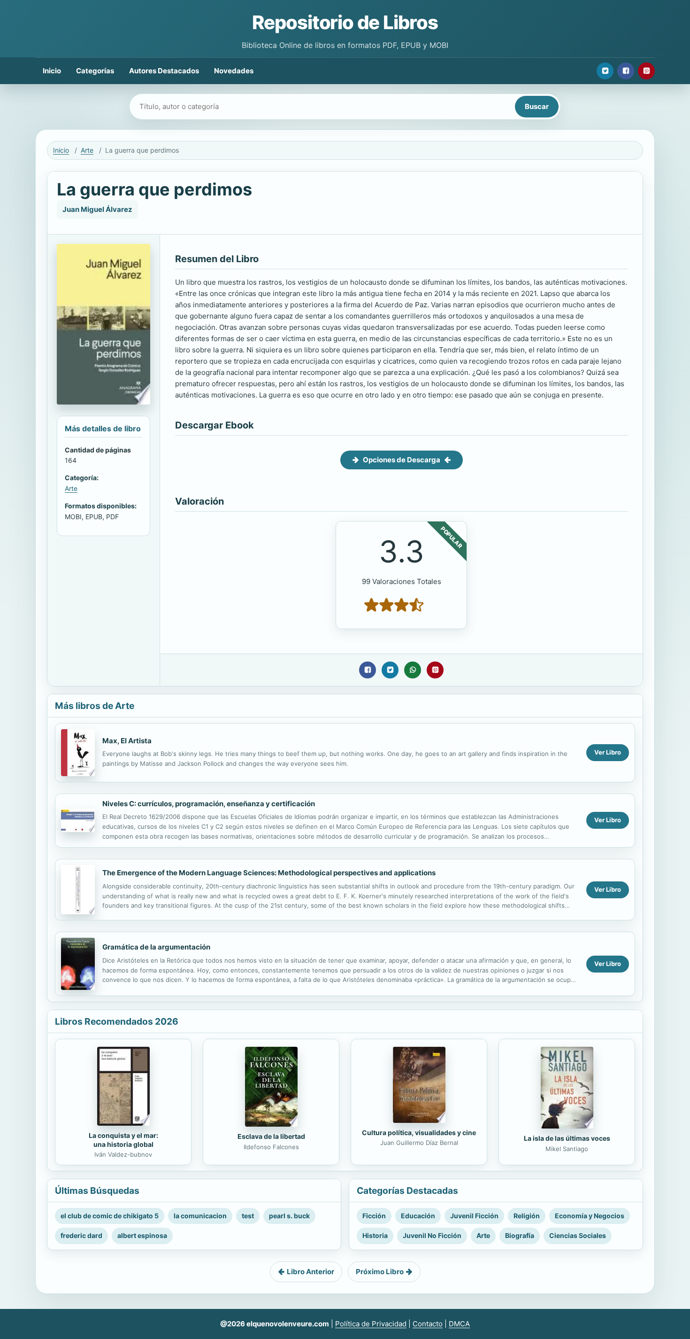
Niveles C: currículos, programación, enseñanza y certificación (208, 803)
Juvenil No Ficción (432, 1235)
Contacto (428, 1323)
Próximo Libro (380, 1271)
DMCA (459, 1323)
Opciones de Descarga (401, 459)
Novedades (233, 70)
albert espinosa (142, 1235)
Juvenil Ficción (474, 1216)
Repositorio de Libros (345, 22)
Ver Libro (607, 752)
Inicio (52, 70)
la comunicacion (200, 1216)
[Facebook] (625, 70)
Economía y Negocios (589, 1216)
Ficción (374, 1216)
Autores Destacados (164, 70)
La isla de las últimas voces (567, 1138)
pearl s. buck (289, 1216)
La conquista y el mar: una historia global (123, 1139)
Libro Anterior (310, 1271)
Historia (375, 1235)
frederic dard (81, 1235)
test (248, 1216)
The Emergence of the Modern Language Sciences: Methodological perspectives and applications (269, 872)
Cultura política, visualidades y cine (419, 1133)
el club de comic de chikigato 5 (110, 1216)
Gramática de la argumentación (156, 946)
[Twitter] (605, 70)
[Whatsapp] (412, 670)
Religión (527, 1216)
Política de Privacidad (370, 1323)
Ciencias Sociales (577, 1235)
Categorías (95, 70)
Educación (418, 1216)
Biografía (519, 1235)
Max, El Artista (127, 740)
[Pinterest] (646, 70)
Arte (87, 150)
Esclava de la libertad (271, 1136)
